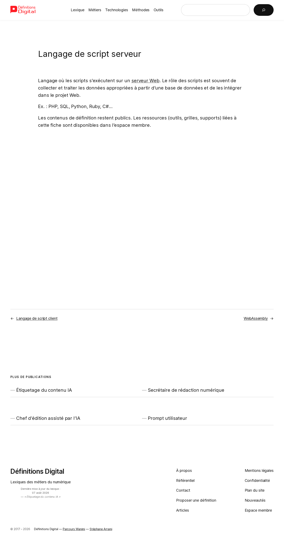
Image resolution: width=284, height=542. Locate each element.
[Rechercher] (264, 10)
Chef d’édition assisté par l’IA (48, 418)
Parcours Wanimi (74, 529)
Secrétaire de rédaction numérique (186, 390)
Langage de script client (37, 318)
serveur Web (145, 80)
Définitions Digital (37, 471)
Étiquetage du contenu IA (44, 390)
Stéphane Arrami (101, 529)
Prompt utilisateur (167, 418)
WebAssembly (256, 318)
